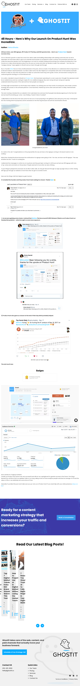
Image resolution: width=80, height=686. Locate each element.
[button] (40, 4)
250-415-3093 (7, 668)
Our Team (28, 4)
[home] (10, 4)
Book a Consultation (66, 518)
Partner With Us (62, 4)
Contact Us (52, 4)
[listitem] (4, 585)
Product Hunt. (30, 78)
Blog (46, 4)
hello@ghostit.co (8, 671)
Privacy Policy (73, 679)
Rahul (11, 69)
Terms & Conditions (62, 679)
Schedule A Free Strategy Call (15, 652)
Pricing (34, 4)
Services (32, 673)
